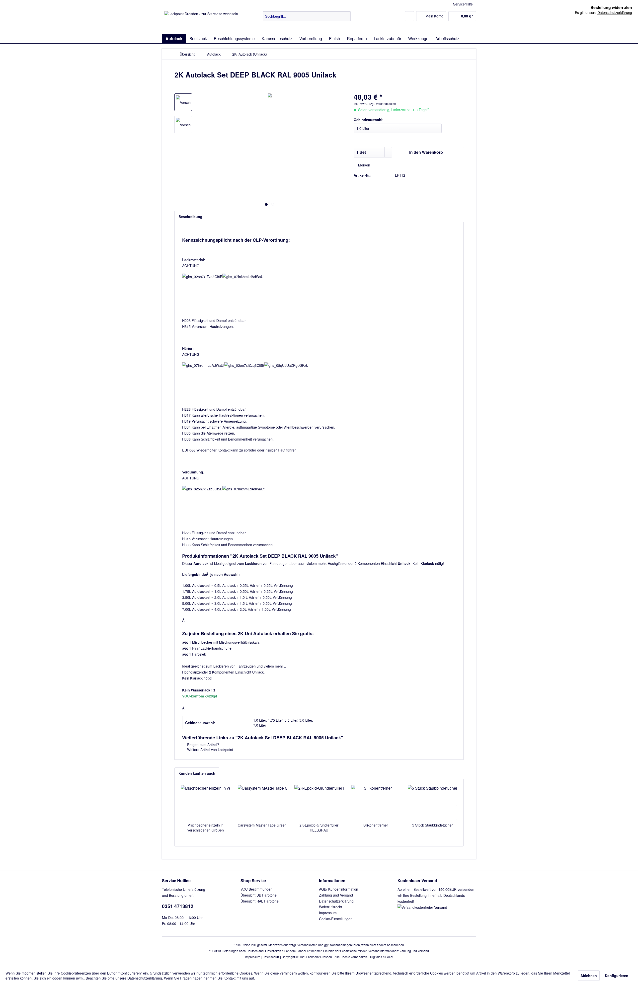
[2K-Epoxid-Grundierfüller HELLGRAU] (319, 802)
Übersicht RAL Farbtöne (259, 901)
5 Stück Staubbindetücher (432, 825)
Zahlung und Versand (336, 895)
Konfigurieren (616, 975)
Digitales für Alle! (381, 957)
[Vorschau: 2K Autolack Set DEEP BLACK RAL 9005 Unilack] (183, 102)
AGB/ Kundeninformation (338, 889)
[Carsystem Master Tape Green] (262, 802)
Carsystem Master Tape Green (262, 825)
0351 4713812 (177, 906)
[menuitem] (307, 16)
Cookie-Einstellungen (335, 918)
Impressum (328, 912)
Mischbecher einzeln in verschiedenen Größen (205, 828)
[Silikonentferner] (375, 802)
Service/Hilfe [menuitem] (463, 3)
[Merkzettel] (409, 16)
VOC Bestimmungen (256, 889)
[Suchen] (346, 16)
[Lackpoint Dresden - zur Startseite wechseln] (201, 21)
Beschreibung (190, 216)
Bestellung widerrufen (611, 7)
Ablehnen (588, 975)
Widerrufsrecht (330, 906)
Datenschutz (270, 957)
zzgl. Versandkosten (382, 103)
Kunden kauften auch (196, 773)
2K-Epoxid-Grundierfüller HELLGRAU (319, 828)
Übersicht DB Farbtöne (258, 895)
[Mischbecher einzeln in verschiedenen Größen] (205, 802)
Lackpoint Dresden (319, 957)
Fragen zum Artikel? (202, 744)
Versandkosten (307, 945)
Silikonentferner (375, 825)
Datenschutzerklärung (336, 901)
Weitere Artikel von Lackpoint (209, 749)
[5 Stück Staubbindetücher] (432, 802)
